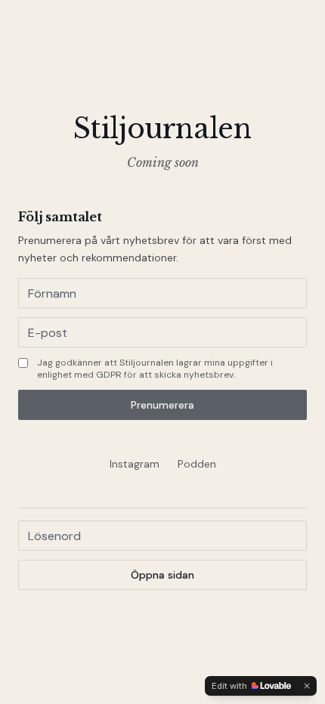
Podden (197, 464)
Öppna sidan (162, 575)
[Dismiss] (307, 686)
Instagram (134, 464)
